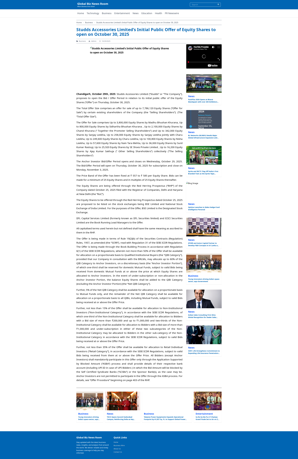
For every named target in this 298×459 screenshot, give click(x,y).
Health (158, 13)
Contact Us (118, 452)
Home (80, 13)
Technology (93, 13)
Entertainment (122, 13)
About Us (117, 449)
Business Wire (119, 445)
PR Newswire (172, 13)
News (136, 13)
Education (146, 13)
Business (107, 13)
